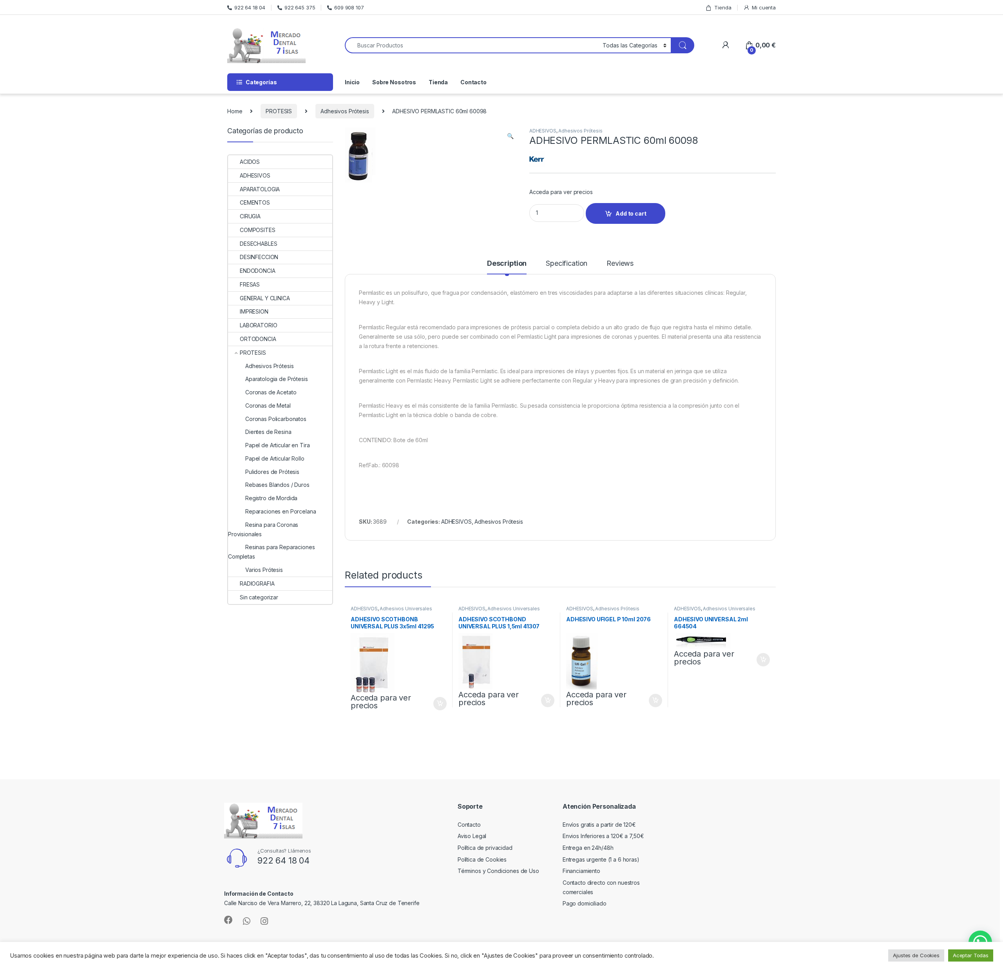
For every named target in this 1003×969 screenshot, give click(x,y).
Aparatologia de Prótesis (276, 379)
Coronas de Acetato (270, 392)
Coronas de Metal (268, 405)
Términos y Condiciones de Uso (498, 870)
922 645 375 (299, 7)
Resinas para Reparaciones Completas (271, 552)
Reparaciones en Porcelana (280, 511)
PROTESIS (279, 111)
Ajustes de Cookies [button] (916, 955)
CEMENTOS (255, 202)
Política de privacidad (485, 847)
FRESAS (250, 284)
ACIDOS (250, 161)
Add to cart (631, 213)
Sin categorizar (259, 597)
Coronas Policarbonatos (275, 419)
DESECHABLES (258, 243)
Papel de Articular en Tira (277, 445)
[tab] (507, 267)
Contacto (473, 82)
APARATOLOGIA (260, 189)
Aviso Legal (472, 836)
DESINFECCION (259, 257)
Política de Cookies (482, 859)
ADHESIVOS (542, 131)
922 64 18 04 (249, 7)
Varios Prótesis (264, 569)
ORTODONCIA (258, 339)
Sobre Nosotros (394, 82)
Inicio (352, 82)
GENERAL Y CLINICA (265, 298)
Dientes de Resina (268, 431)
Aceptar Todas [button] (971, 955)
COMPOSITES (257, 230)
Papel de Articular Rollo (274, 458)
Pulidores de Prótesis (272, 471)
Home (234, 111)
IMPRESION (254, 311)
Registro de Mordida (271, 498)
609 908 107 (349, 7)
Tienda (722, 7)
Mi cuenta (764, 7)
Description (507, 263)
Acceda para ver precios (561, 192)
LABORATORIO (258, 325)
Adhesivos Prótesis (344, 111)
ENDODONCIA (257, 270)
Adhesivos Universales (406, 609)
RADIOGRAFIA (257, 583)
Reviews (620, 263)
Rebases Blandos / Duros (277, 484)
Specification (566, 263)
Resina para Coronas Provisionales (263, 529)
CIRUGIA (250, 216)
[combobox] (471, 45)
